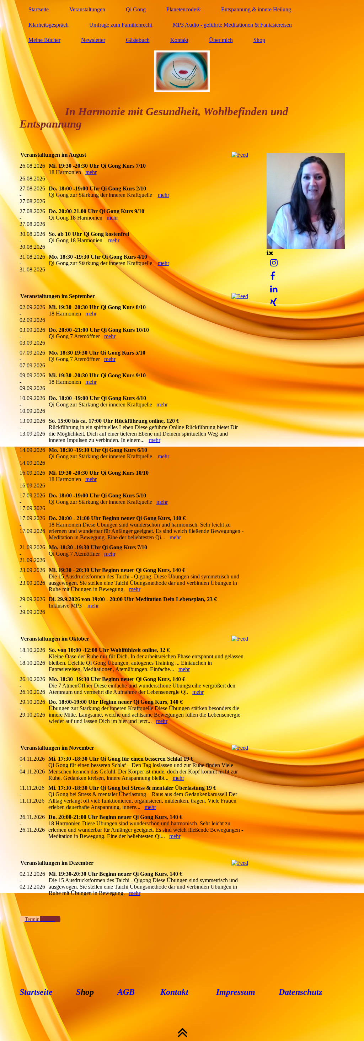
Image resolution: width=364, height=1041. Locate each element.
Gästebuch (138, 40)
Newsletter (93, 40)
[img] (182, 71)
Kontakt (179, 40)
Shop (259, 40)
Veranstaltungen (87, 9)
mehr (91, 172)
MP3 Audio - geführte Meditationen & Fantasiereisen (232, 25)
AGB (126, 992)
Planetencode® (183, 9)
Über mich (221, 40)
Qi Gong (136, 9)
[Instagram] (274, 263)
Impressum (235, 992)
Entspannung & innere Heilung (256, 9)
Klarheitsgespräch (48, 25)
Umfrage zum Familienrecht (120, 25)
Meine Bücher (44, 40)
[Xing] (273, 302)
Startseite (38, 9)
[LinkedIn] (274, 289)
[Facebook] (272, 276)
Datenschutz (299, 992)
